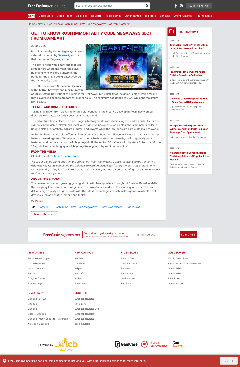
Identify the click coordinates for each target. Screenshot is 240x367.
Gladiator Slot (128, 278)
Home (31, 24)
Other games (133, 15)
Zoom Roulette (82, 323)
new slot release (112, 207)
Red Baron (126, 283)
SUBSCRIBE (188, 234)
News (31, 15)
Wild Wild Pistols (36, 263)
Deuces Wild (174, 268)
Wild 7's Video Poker (178, 258)
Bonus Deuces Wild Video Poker (184, 263)
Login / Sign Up (199, 5)
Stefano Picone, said (65, 156)
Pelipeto (78, 268)
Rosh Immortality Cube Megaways (76, 207)
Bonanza (125, 268)
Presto (31, 273)
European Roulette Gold (87, 308)
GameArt (63, 55)
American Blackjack (38, 323)
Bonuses (165, 15)
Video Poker (64, 15)
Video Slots (46, 15)
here (142, 360)
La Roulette (80, 303)
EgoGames (80, 283)
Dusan (39, 200)
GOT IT (228, 360)
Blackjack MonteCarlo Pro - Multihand (48, 318)
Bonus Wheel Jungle (38, 258)
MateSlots (79, 263)
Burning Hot (127, 273)
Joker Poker (174, 278)
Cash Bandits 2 (129, 263)
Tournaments (204, 15)
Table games (113, 15)
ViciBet (78, 278)
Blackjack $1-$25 (37, 298)
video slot (134, 207)
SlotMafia (79, 273)
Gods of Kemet (36, 268)
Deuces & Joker (176, 283)
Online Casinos (183, 15)
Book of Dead (128, 258)
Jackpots (150, 15)
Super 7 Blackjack (37, 313)
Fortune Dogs (35, 283)
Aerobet (78, 258)
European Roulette (84, 298)
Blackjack (82, 15)
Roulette (96, 15)
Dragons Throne (36, 278)
